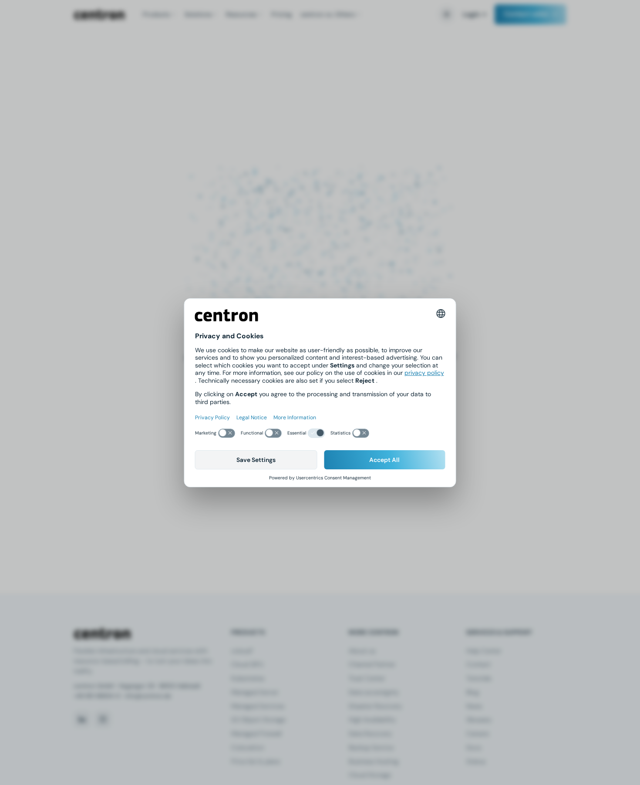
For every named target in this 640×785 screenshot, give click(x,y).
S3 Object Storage (258, 719)
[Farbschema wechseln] (446, 14)
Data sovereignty (374, 692)
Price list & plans (255, 761)
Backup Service (371, 747)
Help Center (483, 651)
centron (99, 15)
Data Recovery (370, 733)
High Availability (372, 719)
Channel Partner (372, 664)
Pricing (281, 14)
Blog (472, 692)
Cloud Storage (370, 775)
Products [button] (156, 14)
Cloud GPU (247, 664)
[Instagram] (102, 719)
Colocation (247, 747)
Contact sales (526, 14)
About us (362, 651)
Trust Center (367, 678)
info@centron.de (148, 696)
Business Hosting (373, 761)
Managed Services (257, 706)
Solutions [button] (198, 14)
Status (475, 761)
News (474, 706)
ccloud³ (242, 651)
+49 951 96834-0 (97, 696)
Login (471, 14)
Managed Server (254, 692)
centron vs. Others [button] (327, 14)
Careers (477, 733)
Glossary (479, 719)
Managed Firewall (256, 733)
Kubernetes (247, 678)
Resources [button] (241, 14)
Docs (473, 747)
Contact (478, 664)
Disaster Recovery (375, 706)
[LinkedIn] (82, 719)
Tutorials (478, 678)
